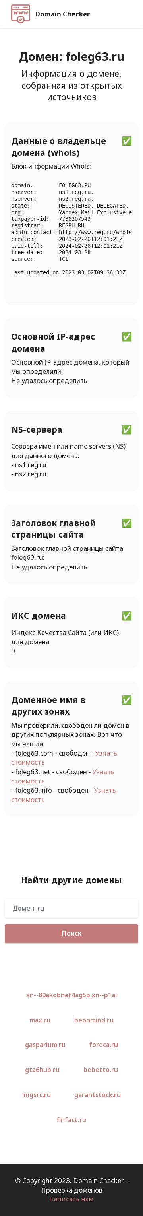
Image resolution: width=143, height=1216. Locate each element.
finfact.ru (71, 1119)
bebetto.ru (100, 1069)
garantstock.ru (97, 1094)
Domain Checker (62, 14)
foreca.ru (103, 1044)
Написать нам (71, 1199)
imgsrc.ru (36, 1094)
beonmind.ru (94, 1020)
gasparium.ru (45, 1044)
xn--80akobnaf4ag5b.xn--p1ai (71, 995)
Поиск (71, 933)
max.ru (39, 1020)
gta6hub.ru (42, 1069)
